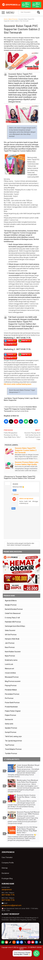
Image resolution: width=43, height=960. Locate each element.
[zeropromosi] (11, 4)
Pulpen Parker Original (12, 711)
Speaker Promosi (11, 728)
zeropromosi (7, 890)
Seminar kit (9, 719)
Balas (14, 490)
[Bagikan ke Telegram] (36, 421)
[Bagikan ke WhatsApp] (26, 421)
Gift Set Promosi (10, 634)
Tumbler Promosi (11, 753)
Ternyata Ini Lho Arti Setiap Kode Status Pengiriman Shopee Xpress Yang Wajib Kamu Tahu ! (27, 829)
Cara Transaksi (7, 857)
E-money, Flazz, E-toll (12, 618)
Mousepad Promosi (12, 677)
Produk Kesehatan (11, 707)
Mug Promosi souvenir (13, 681)
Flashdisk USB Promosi (13, 622)
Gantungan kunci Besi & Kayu (15, 626)
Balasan (16, 494)
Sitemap (5, 868)
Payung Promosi (10, 685)
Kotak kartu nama (11, 660)
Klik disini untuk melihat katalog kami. (18, 384)
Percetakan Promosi (12, 694)
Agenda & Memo (11, 600)
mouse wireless (10, 673)
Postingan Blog (7, 878)
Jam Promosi (9, 643)
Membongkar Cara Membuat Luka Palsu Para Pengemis (27, 781)
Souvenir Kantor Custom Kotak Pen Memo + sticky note (26, 797)
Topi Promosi (9, 745)
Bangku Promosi (10, 605)
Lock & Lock (9, 664)
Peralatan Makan (11, 690)
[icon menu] (3, 12)
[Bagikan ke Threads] (31, 421)
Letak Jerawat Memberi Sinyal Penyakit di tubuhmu (28, 766)
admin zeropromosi (26, 498)
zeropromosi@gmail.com (11, 905)
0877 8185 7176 (8, 900)
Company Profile (8, 863)
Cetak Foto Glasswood (12, 613)
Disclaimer (5, 873)
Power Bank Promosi (12, 702)
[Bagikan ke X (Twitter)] (11, 421)
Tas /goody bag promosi (13, 741)
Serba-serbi (9, 724)
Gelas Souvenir (10, 630)
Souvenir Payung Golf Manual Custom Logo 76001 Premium (28, 813)
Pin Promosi (9, 698)
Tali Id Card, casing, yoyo (13, 736)
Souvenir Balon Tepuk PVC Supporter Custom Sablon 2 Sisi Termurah (25, 450)
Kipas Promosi (10, 656)
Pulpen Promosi (10, 715)
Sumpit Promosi (10, 732)
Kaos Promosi (10, 647)
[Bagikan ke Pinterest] (16, 421)
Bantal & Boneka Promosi (14, 609)
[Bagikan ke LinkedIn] (21, 421)
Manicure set (9, 668)
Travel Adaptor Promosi (13, 749)
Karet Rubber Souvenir (13, 652)
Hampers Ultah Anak (12, 639)
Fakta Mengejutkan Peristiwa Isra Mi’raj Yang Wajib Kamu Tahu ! (12, 435)
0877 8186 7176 (8, 895)
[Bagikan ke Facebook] (6, 421)
